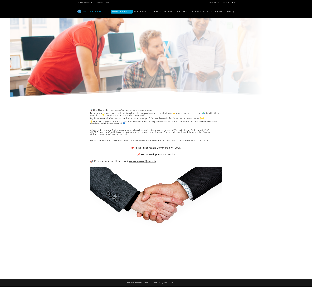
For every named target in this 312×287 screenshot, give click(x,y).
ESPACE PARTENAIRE (120, 12)
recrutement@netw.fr (142, 161)
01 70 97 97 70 (229, 2)
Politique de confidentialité (138, 283)
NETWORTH (139, 12)
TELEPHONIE (154, 12)
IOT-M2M (181, 12)
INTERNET (168, 12)
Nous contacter (215, 2)
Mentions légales (160, 283)
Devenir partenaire (84, 2)
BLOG (229, 12)
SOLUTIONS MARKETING (200, 12)
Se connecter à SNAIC (103, 2)
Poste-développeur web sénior (158, 154)
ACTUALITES (220, 12)
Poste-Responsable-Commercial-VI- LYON (158, 147)
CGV (171, 283)
